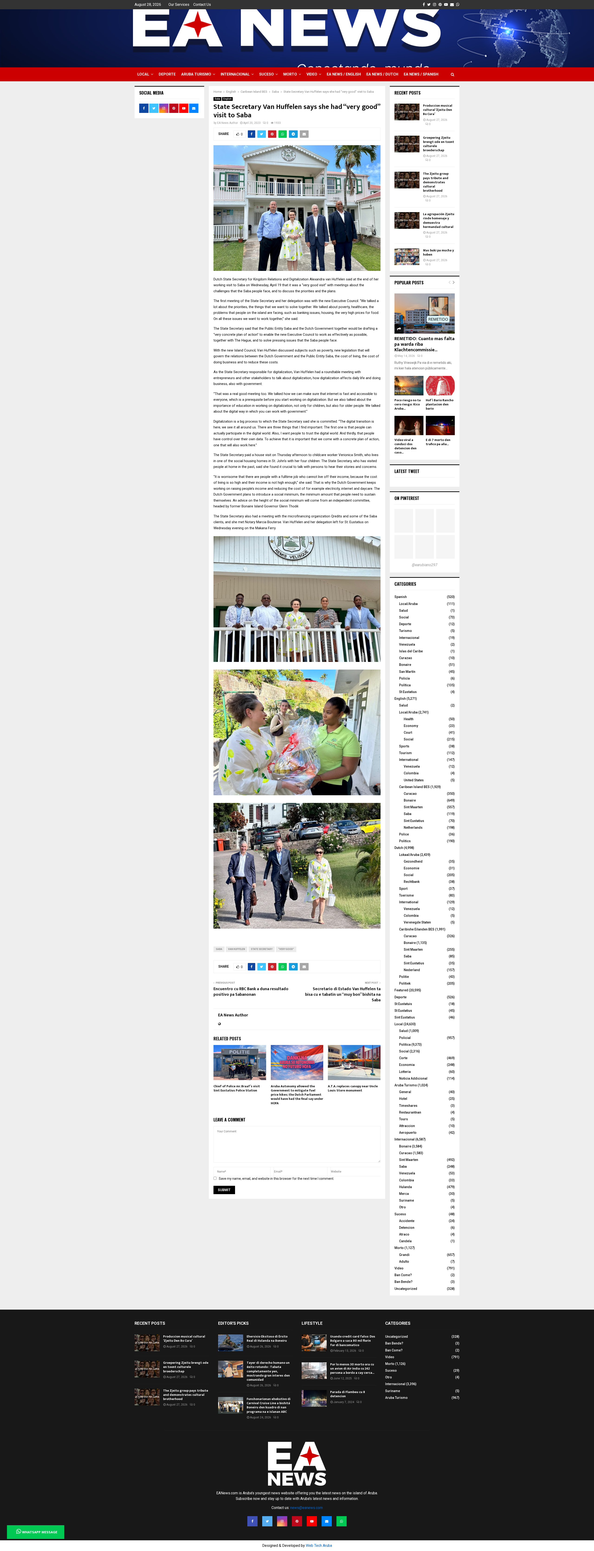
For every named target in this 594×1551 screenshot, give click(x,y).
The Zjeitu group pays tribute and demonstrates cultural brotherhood (436, 182)
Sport (403, 889)
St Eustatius (408, 692)
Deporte (167, 74)
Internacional (235, 74)
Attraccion (407, 1126)
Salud (403, 610)
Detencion (406, 1227)
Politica (405, 1044)
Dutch (398, 848)
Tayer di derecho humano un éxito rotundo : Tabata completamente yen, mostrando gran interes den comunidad (268, 1371)
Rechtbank (412, 882)
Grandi (404, 1255)
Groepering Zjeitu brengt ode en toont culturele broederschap (438, 144)
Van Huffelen (236, 949)
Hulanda (405, 1187)
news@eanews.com (306, 1507)
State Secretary (261, 949)
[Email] (327, 1521)
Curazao (405, 658)
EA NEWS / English (344, 74)
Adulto (404, 1261)
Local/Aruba (408, 604)
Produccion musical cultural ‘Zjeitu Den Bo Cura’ (437, 110)
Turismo (405, 631)
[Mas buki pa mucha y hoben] (407, 256)
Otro (402, 1207)
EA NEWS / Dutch (382, 74)
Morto (290, 74)
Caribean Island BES (414, 787)
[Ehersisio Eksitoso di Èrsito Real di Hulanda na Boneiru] (230, 1342)
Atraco (404, 1234)
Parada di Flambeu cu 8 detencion (347, 1394)
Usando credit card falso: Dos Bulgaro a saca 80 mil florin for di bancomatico (352, 1340)
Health (408, 719)
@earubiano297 (424, 565)
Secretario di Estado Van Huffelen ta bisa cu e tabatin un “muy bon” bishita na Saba (343, 995)
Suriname (406, 1200)
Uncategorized (405, 1289)
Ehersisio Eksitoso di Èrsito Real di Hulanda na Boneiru (267, 1338)
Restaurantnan (410, 1112)
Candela (405, 1241)
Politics (405, 841)
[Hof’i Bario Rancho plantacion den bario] (440, 385)
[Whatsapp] (341, 1521)
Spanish (400, 597)
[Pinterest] (297, 1521)
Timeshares (408, 1105)
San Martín (407, 672)
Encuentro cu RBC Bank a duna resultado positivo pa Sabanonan (250, 992)
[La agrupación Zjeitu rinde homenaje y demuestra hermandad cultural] (407, 220)
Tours (403, 1119)
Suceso (266, 74)
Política (405, 685)
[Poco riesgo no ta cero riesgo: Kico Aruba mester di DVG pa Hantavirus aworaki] (408, 385)
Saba (217, 99)
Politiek (404, 983)
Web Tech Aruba (319, 1545)
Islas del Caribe (411, 651)
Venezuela (407, 644)
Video (312, 74)
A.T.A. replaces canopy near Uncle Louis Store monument (353, 1088)
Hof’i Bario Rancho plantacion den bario (439, 404)
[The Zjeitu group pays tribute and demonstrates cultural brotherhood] (407, 180)
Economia (407, 1065)
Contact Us (202, 4)
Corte (403, 1058)
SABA (219, 949)
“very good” (286, 949)
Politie (404, 977)
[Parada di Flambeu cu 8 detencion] (314, 1398)
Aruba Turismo (196, 74)
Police (404, 834)
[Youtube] (312, 1521)
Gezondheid (413, 861)
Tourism (405, 753)
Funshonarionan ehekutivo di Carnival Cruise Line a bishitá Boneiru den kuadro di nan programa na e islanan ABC (269, 1405)
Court (408, 732)
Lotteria (405, 1072)
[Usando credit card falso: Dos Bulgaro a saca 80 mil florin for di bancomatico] (314, 1342)
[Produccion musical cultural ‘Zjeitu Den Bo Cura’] (407, 112)
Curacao (410, 793)
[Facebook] (252, 1521)
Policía (404, 678)
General (405, 1092)
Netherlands (413, 827)
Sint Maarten (413, 807)
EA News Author (227, 123)
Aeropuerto (407, 1132)
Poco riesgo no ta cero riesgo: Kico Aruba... (407, 404)
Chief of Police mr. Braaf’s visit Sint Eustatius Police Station (236, 1088)
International (408, 760)
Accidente (406, 1221)
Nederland (412, 970)
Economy (411, 726)
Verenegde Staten (417, 922)
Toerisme (406, 895)
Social (404, 617)
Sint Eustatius (414, 821)
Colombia (411, 773)
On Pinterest (406, 498)
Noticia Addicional (413, 1078)
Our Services (178, 4)
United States (414, 780)
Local (143, 74)
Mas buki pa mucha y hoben (438, 252)
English (227, 99)
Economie (411, 868)
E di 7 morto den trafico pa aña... (438, 442)
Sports (404, 746)
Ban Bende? (403, 1282)
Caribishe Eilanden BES (416, 929)
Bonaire (405, 665)
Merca (404, 1194)
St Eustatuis (403, 1004)
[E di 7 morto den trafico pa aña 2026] (440, 425)
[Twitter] (267, 1521)
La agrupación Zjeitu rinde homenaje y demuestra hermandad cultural (438, 220)
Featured (401, 990)
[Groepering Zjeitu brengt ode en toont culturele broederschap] (407, 144)
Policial (405, 1038)
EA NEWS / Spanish (421, 74)
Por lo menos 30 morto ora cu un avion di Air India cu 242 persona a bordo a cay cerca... (352, 1368)
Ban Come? (403, 1275)
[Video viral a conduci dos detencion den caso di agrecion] (408, 425)
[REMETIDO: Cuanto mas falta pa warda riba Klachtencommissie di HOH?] (424, 313)
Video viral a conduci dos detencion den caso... (405, 446)
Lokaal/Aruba (409, 855)
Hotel (403, 1099)
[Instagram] (282, 1521)
